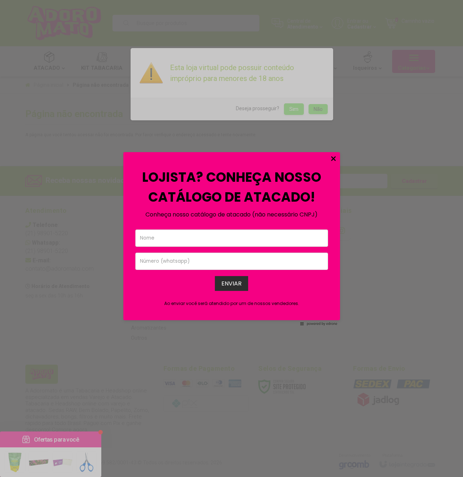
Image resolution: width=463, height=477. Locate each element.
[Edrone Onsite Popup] (231, 238)
